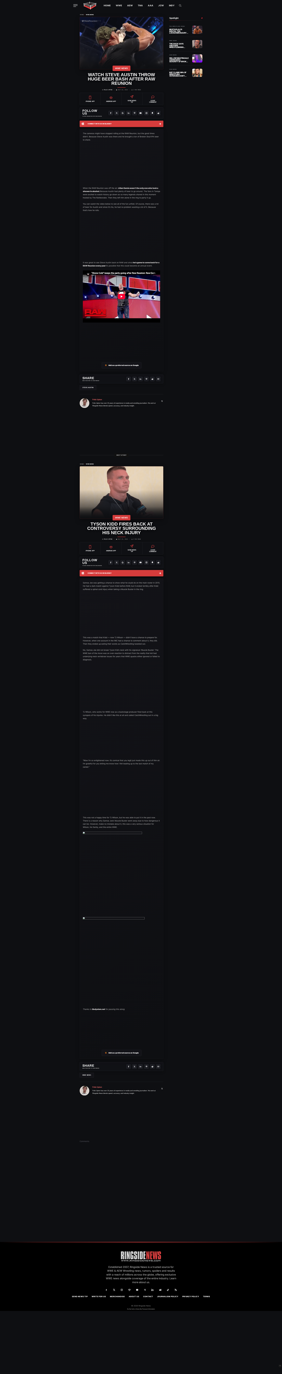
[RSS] (175, 1289)
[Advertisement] (121, 340)
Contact (148, 1296)
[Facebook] (110, 113)
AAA (150, 5)
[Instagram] (146, 113)
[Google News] (122, 113)
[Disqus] (121, 1178)
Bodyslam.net (98, 1009)
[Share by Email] (158, 379)
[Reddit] (158, 113)
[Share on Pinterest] (146, 379)
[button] (180, 5)
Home (107, 5)
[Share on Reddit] (152, 379)
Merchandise (117, 1296)
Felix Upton (108, 90)
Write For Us (99, 1296)
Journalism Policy (167, 1296)
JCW (161, 5)
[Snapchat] (152, 113)
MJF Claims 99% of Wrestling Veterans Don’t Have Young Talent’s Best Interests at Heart (178, 74)
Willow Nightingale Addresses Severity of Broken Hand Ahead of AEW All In (179, 60)
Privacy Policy (190, 1296)
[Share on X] (134, 379)
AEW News (173, 55)
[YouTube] (140, 113)
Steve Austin (88, 387)
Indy (172, 5)
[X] (116, 113)
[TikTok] (168, 1289)
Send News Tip (80, 1296)
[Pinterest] (134, 113)
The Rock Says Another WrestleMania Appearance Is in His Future (177, 45)
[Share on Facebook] (128, 379)
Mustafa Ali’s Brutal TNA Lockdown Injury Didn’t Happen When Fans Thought (179, 31)
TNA (140, 5)
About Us (134, 1296)
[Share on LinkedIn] (140, 379)
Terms (206, 1296)
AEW (130, 5)
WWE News (90, 14)
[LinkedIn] (128, 113)
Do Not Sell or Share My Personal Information (141, 1309)
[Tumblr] (144, 1289)
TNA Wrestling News (177, 26)
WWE (119, 5)
